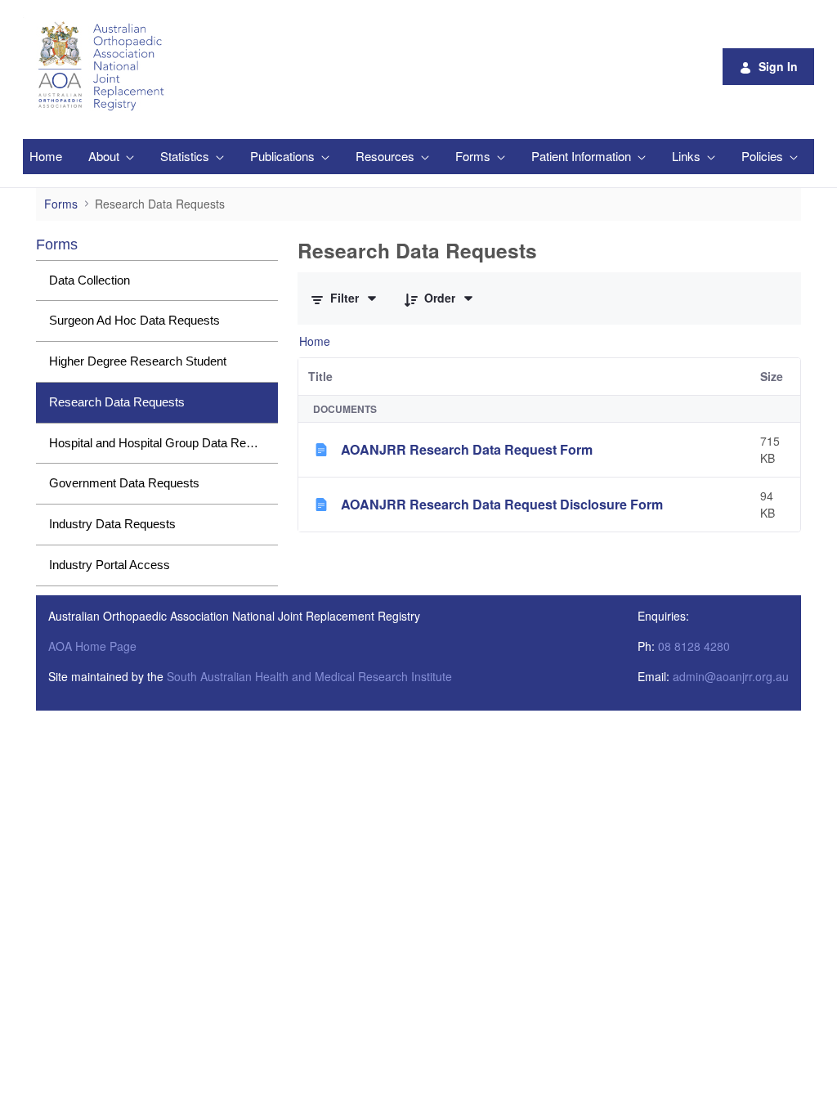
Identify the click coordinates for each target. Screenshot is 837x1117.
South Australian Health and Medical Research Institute (309, 676)
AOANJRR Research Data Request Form (467, 449)
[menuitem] (46, 156)
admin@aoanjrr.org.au (731, 676)
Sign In (778, 66)
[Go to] (104, 66)
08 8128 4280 (694, 646)
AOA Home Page (92, 646)
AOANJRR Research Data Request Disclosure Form (502, 504)
